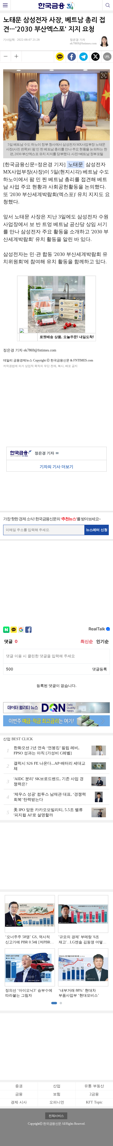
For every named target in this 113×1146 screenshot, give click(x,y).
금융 (19, 1094)
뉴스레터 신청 (96, 530)
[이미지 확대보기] (104, 75)
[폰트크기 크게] (16, 56)
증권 (19, 1086)
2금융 (94, 1094)
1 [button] (54, 1003)
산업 (56, 1086)
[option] (56, 946)
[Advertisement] (56, 406)
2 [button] (61, 1003)
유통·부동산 (94, 1086)
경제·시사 (19, 1102)
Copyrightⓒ (35, 1124)
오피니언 (56, 1102)
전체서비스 (56, 1116)
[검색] (107, 5)
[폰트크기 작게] (5, 56)
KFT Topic (94, 1102)
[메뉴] (5, 5)
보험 (56, 1094)
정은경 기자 (47, 453)
